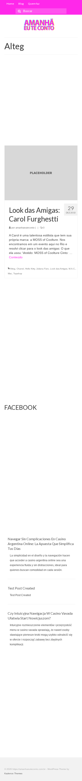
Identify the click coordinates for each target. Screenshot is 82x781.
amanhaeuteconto (25, 227)
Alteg (12, 268)
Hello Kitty (30, 268)
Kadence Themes (13, 773)
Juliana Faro (42, 268)
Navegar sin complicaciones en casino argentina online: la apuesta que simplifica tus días (41, 544)
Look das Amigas (58, 268)
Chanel (20, 268)
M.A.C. (72, 268)
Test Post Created (21, 588)
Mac (10, 273)
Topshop (17, 273)
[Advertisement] (41, 102)
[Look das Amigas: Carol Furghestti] (41, 172)
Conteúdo (16, 257)
